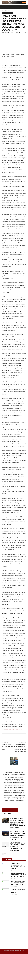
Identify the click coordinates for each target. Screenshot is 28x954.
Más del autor (6, 813)
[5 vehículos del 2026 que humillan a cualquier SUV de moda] (5, 891)
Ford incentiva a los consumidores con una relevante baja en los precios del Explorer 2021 (20, 748)
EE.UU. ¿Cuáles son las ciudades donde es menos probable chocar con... (18, 874)
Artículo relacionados (9, 810)
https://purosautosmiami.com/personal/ (14, 768)
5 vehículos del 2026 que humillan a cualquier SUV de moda (18, 891)
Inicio (3, 10)
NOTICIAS (11, 12)
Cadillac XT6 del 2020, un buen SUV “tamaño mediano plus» (7, 747)
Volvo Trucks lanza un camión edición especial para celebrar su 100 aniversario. (17, 846)
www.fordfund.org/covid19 (13, 729)
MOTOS (3, 822)
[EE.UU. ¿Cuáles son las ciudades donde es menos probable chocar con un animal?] (5, 833)
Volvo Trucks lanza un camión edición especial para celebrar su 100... (18, 882)
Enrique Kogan (6, 32)
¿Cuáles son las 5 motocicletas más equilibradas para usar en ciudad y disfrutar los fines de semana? (17, 823)
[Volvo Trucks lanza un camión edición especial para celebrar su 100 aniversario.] (5, 844)
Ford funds (7, 10)
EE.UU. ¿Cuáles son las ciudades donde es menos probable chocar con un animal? (17, 835)
